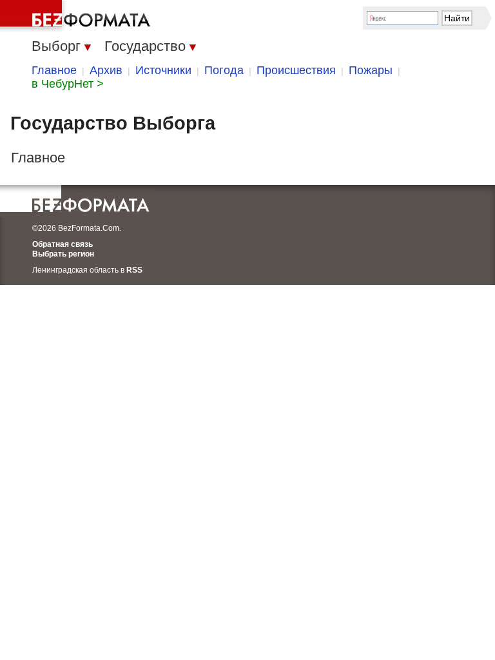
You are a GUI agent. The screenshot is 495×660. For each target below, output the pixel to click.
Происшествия (296, 70)
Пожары (371, 70)
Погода (224, 70)
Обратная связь (62, 244)
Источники (163, 70)
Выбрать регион (63, 253)
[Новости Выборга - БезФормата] (77, 16)
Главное (54, 70)
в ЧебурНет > (68, 83)
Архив (106, 70)
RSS (134, 270)
